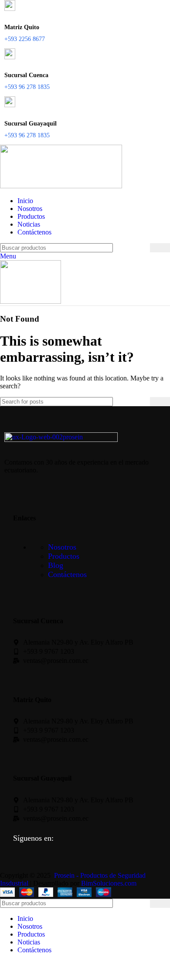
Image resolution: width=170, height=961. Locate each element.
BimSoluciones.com (108, 883)
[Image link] (61, 439)
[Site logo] (61, 186)
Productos (63, 556)
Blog (55, 565)
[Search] (160, 247)
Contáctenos (67, 574)
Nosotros (62, 547)
